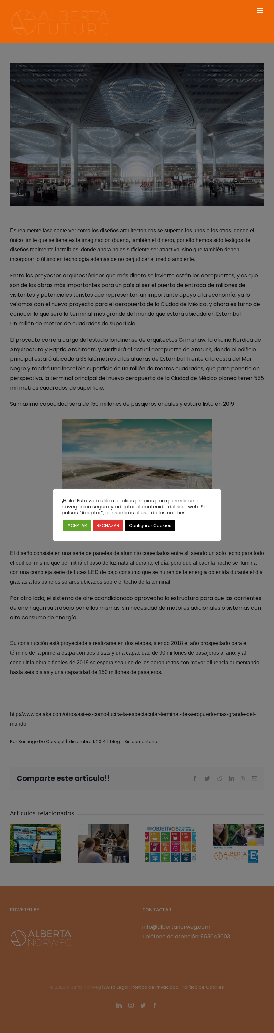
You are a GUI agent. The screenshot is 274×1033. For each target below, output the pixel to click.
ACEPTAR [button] (77, 525)
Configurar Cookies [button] (150, 525)
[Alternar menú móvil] (260, 10)
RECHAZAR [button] (108, 525)
